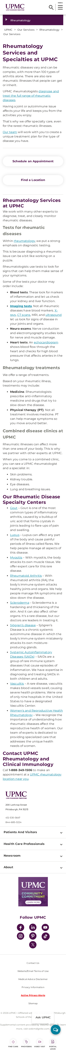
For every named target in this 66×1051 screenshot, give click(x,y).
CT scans (23, 315)
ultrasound (53, 315)
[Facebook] (20, 927)
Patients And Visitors (20, 832)
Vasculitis (17, 683)
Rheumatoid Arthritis (26, 575)
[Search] (51, 7)
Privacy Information (33, 987)
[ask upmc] (55, 1029)
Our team (10, 132)
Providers (26, 1046)
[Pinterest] (32, 936)
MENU (60, 3)
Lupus (14, 535)
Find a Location (33, 180)
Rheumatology (20, 20)
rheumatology (24, 241)
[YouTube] (45, 927)
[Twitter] (32, 944)
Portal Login (53, 1047)
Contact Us (33, 963)
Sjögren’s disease (23, 625)
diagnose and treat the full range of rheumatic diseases (31, 96)
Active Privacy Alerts (33, 995)
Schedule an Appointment (33, 161)
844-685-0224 (13, 822)
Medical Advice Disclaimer (33, 979)
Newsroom (12, 855)
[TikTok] (46, 936)
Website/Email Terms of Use (33, 971)
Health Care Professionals (24, 844)
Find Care (13, 1046)
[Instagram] (20, 936)
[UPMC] (15, 7)
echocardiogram (46, 342)
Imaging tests (21, 306)
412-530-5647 (13, 817)
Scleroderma (19, 602)
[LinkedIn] (32, 927)
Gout (14, 508)
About (8, 867)
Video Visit (39, 1046)
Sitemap (33, 1003)
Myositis (16, 557)
